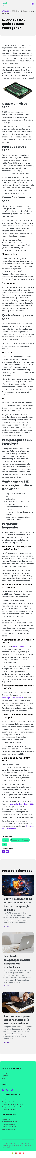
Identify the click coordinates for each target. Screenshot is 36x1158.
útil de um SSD (18, 646)
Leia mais (6, 926)
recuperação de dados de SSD (20, 804)
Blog (9, 11)
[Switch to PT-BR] (12, 1153)
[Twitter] (7, 1090)
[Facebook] (12, 1090)
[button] (32, 4)
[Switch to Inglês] (23, 1153)
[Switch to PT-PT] (16, 1153)
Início (4, 11)
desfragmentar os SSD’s (12, 697)
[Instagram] (3, 1090)
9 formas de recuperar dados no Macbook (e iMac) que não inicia (16, 1020)
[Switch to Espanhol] (20, 1153)
